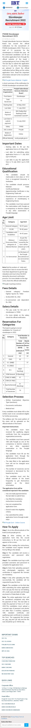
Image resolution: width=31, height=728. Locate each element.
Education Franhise (8, 670)
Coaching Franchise (8, 661)
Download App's (23, 7)
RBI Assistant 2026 (8, 674)
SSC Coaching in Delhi (8, 704)
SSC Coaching (6, 664)
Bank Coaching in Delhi (9, 707)
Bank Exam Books (7, 648)
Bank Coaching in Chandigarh (11, 710)
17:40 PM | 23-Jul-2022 (9, 39)
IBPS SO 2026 (5, 651)
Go (26, 725)
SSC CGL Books (6, 641)
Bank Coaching (7, 667)
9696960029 (9, 7)
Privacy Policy (15, 717)
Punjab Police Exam (8, 644)
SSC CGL (4, 638)
